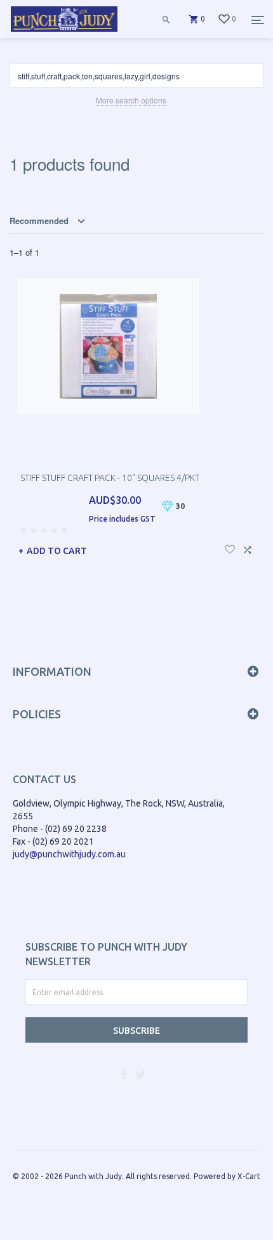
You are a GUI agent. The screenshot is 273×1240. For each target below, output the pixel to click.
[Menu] (258, 19)
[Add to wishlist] (230, 548)
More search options (131, 100)
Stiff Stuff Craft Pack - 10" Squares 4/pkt (109, 478)
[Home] (64, 31)
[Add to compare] (247, 548)
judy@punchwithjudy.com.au (69, 854)
